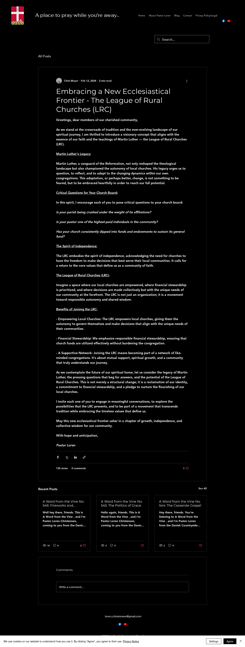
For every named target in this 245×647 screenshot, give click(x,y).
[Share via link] (84, 457)
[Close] (241, 641)
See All (203, 488)
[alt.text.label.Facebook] (223, 21)
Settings (213, 641)
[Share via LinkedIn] (75, 457)
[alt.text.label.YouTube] (229, 21)
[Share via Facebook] (58, 457)
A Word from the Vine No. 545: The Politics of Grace (122, 503)
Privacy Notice (131, 641)
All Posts (44, 56)
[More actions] (187, 81)
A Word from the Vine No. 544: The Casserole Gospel (180, 503)
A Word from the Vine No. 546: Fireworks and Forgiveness (63, 503)
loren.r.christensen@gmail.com (123, 616)
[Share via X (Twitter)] (66, 457)
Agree (230, 641)
